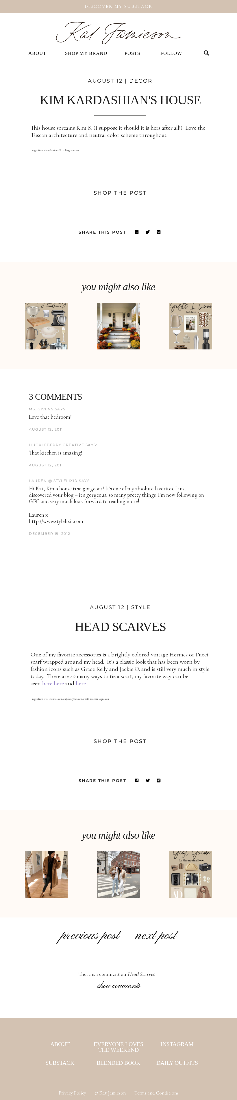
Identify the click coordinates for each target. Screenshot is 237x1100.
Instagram (177, 1044)
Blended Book (118, 1063)
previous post (90, 935)
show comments (118, 985)
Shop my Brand (86, 53)
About (37, 53)
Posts (132, 53)
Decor (141, 81)
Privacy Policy (72, 1093)
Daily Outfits (177, 1063)
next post (155, 935)
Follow (171, 53)
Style (141, 607)
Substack (59, 1063)
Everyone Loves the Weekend (118, 1047)
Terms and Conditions (156, 1093)
